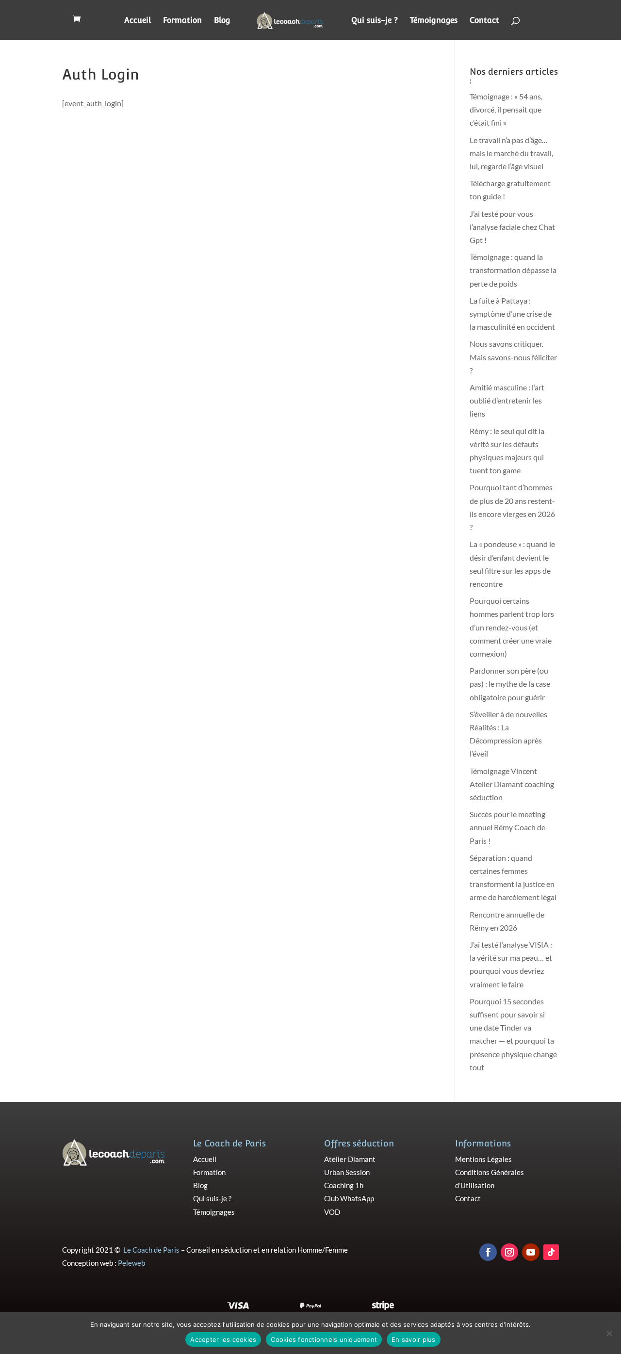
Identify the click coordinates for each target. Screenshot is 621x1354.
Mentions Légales (483, 1159)
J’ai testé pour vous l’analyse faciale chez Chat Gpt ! (512, 226)
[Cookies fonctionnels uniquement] (609, 1333)
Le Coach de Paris (151, 1249)
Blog (222, 21)
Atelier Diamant (350, 1159)
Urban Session (347, 1172)
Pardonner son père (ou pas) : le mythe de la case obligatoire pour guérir (510, 683)
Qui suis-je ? (374, 21)
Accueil (137, 21)
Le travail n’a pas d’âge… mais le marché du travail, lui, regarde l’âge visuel (511, 153)
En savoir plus (414, 1339)
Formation (182, 21)
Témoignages (434, 21)
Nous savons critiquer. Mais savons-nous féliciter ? (513, 356)
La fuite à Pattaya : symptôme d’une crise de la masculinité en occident (512, 313)
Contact (484, 21)
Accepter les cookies (223, 1339)
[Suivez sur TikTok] (551, 1252)
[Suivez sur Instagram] (509, 1252)
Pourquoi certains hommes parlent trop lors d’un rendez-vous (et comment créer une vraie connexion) (512, 627)
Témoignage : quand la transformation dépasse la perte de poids (513, 270)
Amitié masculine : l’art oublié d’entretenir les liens (507, 400)
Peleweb (131, 1262)
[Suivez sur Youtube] (530, 1252)
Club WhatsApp (349, 1198)
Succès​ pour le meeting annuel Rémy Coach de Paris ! (507, 827)
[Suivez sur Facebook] (488, 1252)
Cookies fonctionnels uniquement (324, 1339)
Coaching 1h (343, 1185)
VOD (332, 1212)
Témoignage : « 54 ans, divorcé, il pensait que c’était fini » (506, 109)
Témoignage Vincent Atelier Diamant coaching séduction (512, 784)
